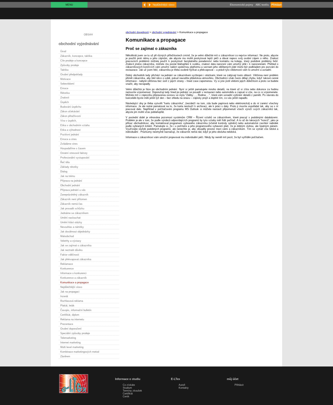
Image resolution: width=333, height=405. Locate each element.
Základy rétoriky (69, 166)
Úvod (63, 51)
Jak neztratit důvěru (71, 250)
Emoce (64, 88)
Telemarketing (68, 337)
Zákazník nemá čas (71, 203)
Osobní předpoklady (71, 74)
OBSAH (88, 34)
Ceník (126, 396)
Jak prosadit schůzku (72, 208)
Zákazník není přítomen (73, 199)
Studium (127, 387)
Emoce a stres (68, 139)
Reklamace (66, 263)
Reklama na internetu (72, 319)
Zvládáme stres (69, 143)
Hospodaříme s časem (73, 148)
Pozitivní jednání (69, 134)
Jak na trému (67, 176)
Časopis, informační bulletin (75, 310)
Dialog (63, 171)
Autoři (182, 384)
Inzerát (64, 296)
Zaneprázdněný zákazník (74, 194)
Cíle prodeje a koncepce (73, 60)
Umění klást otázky (71, 222)
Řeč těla (65, 162)
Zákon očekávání (70, 111)
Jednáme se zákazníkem (74, 213)
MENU (69, 4)
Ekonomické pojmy (241, 4)
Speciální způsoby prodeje (75, 333)
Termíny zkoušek (132, 390)
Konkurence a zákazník (73, 277)
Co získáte (129, 384)
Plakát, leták (67, 305)
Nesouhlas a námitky (72, 227)
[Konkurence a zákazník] (144, 5)
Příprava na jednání (71, 180)
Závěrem (65, 356)
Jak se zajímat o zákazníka (75, 245)
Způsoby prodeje (69, 65)
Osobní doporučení (71, 328)
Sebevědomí (67, 83)
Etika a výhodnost (70, 129)
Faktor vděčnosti (69, 254)
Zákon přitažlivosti (70, 116)
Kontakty (184, 387)
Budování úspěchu (70, 106)
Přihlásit (239, 384)
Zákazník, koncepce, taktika (76, 56)
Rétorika (65, 92)
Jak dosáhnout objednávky (75, 231)
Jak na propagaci (69, 291)
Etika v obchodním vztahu (75, 125)
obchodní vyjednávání (164, 32)
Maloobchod (67, 236)
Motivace (65, 79)
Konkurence (67, 268)
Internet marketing (70, 342)
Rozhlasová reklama (71, 300)
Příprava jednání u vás (73, 190)
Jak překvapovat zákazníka (75, 259)
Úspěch (64, 102)
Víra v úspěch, (68, 120)
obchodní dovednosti (137, 32)
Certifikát (128, 393)
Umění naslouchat (70, 217)
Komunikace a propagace (74, 282)
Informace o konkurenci (73, 273)
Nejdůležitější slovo (71, 287)
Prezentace (66, 324)
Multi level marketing (71, 347)
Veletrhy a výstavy (70, 240)
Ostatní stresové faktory (73, 153)
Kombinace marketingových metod (79, 351)
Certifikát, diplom (69, 314)
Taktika (64, 69)
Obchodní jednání (70, 185)
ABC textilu (262, 4)
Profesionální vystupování (74, 157)
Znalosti (64, 97)
